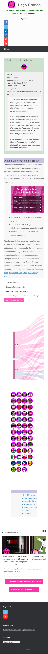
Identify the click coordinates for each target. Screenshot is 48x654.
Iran (29, 272)
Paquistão (39, 269)
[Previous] (43, 531)
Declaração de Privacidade (12, 630)
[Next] (45, 531)
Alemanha (30, 569)
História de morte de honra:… (24, 589)
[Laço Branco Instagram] (6, 35)
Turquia (7, 276)
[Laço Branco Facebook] (6, 22)
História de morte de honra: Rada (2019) (24, 581)
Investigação (14, 569)
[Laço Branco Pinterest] (6, 39)
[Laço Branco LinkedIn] (6, 31)
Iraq (20, 272)
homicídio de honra (11, 175)
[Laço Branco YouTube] (6, 43)
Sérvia (34, 272)
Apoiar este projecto (28, 630)
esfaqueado (38, 569)
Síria (25, 272)
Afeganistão (13, 272)
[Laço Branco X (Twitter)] (6, 27)
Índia (6, 272)
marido (6, 571)
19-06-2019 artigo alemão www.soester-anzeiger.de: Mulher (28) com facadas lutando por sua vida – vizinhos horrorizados (29, 504)
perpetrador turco (14, 571)
